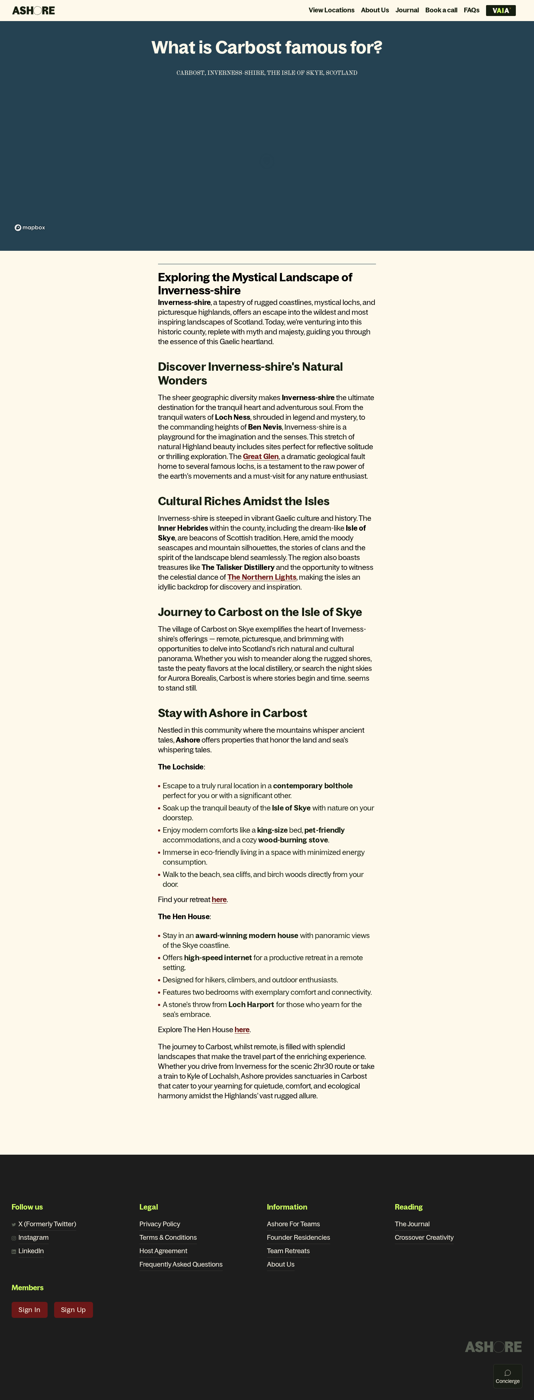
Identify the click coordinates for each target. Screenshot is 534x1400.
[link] (261, 577)
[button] (30, 1310)
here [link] (219, 900)
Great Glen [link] (261, 456)
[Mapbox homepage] (30, 228)
